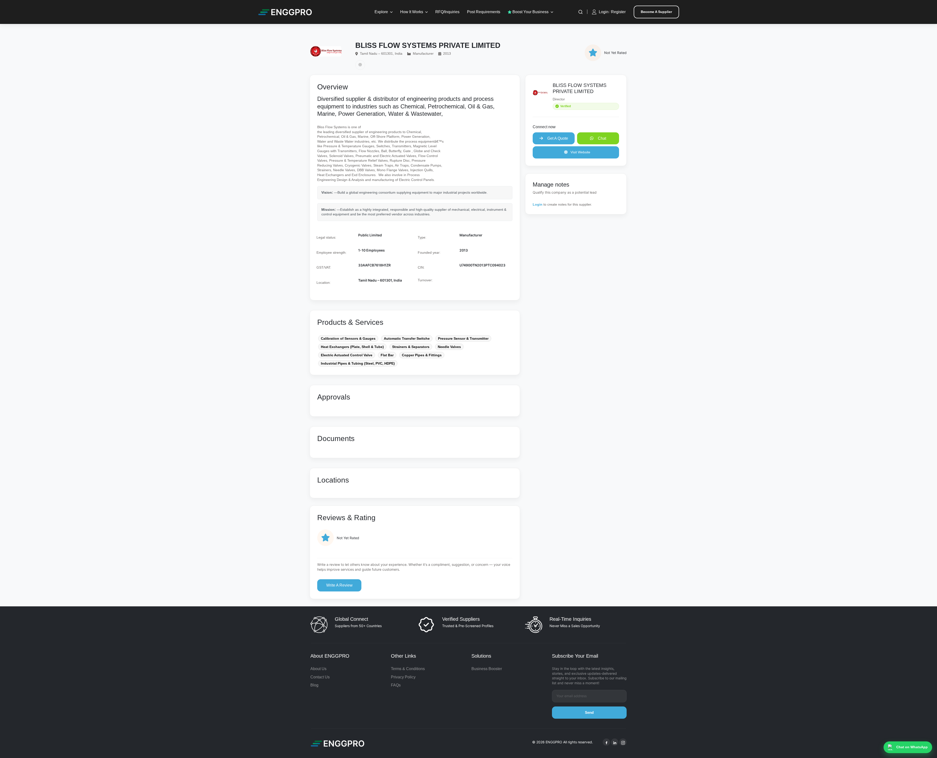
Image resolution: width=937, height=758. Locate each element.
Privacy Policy (403, 677)
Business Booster (486, 669)
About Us (318, 669)
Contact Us (320, 677)
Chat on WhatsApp (912, 747)
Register (618, 12)
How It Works (411, 12)
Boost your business (530, 12)
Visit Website (580, 152)
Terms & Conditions (408, 669)
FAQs (396, 685)
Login (604, 12)
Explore (381, 12)
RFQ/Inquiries (447, 12)
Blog (314, 685)
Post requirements (483, 12)
